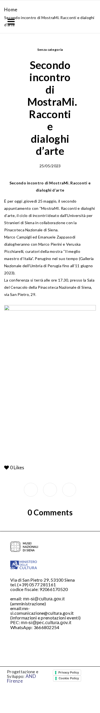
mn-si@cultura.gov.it (44, 599)
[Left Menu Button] (11, 21)
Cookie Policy (69, 678)
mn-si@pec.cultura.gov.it (46, 622)
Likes (17, 467)
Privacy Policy (68, 672)
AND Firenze (21, 678)
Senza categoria (50, 49)
